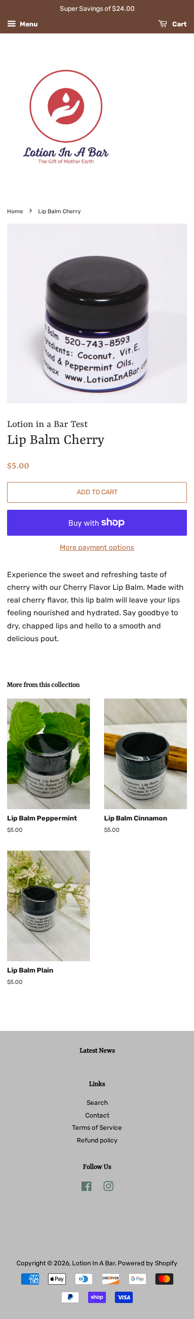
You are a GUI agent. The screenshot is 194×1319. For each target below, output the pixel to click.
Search (97, 1102)
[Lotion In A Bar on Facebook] (86, 1188)
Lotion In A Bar (93, 1263)
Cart (179, 24)
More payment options (97, 547)
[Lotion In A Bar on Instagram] (108, 1188)
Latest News (97, 1050)
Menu (28, 24)
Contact (97, 1115)
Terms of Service (97, 1127)
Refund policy (97, 1140)
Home (15, 211)
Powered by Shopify (148, 1263)
